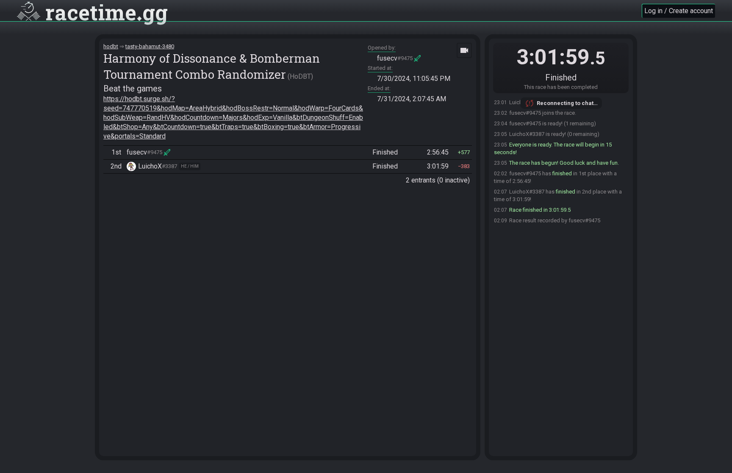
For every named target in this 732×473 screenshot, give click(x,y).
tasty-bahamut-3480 (149, 46)
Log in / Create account (678, 11)
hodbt (110, 46)
